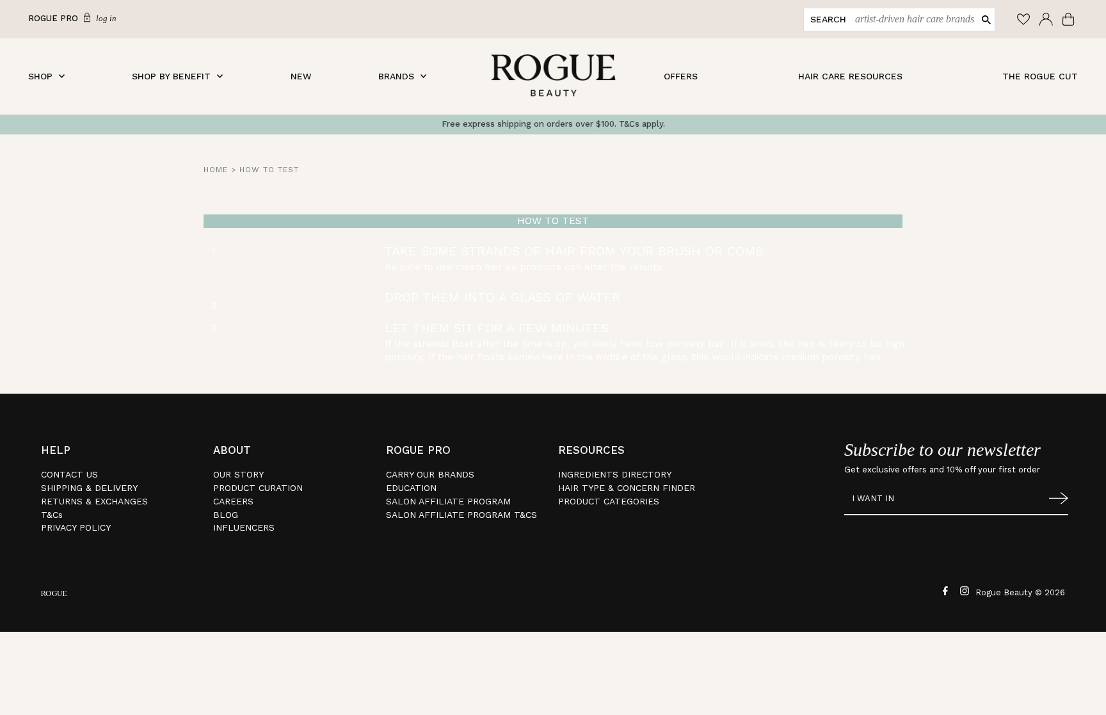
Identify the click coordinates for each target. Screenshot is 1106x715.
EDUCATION (411, 488)
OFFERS (681, 76)
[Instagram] (963, 590)
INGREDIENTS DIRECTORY (614, 474)
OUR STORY (238, 474)
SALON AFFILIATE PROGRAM (448, 501)
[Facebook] (944, 590)
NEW (301, 76)
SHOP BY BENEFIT (171, 76)
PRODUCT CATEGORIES (608, 501)
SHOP (40, 76)
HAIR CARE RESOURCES (850, 76)
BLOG (225, 515)
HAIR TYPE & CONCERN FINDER (626, 488)
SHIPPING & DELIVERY (89, 488)
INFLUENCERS (244, 527)
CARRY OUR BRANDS (430, 474)
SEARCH (828, 19)
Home (216, 169)
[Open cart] (1070, 19)
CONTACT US (69, 474)
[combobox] (912, 19)
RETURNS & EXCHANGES (94, 501)
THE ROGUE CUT (1040, 76)
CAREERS (233, 501)
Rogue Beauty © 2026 (1020, 592)
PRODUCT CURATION (258, 488)
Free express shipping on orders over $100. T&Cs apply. (553, 124)
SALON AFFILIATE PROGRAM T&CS (461, 515)
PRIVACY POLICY (76, 527)
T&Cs (52, 515)
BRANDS (396, 76)
